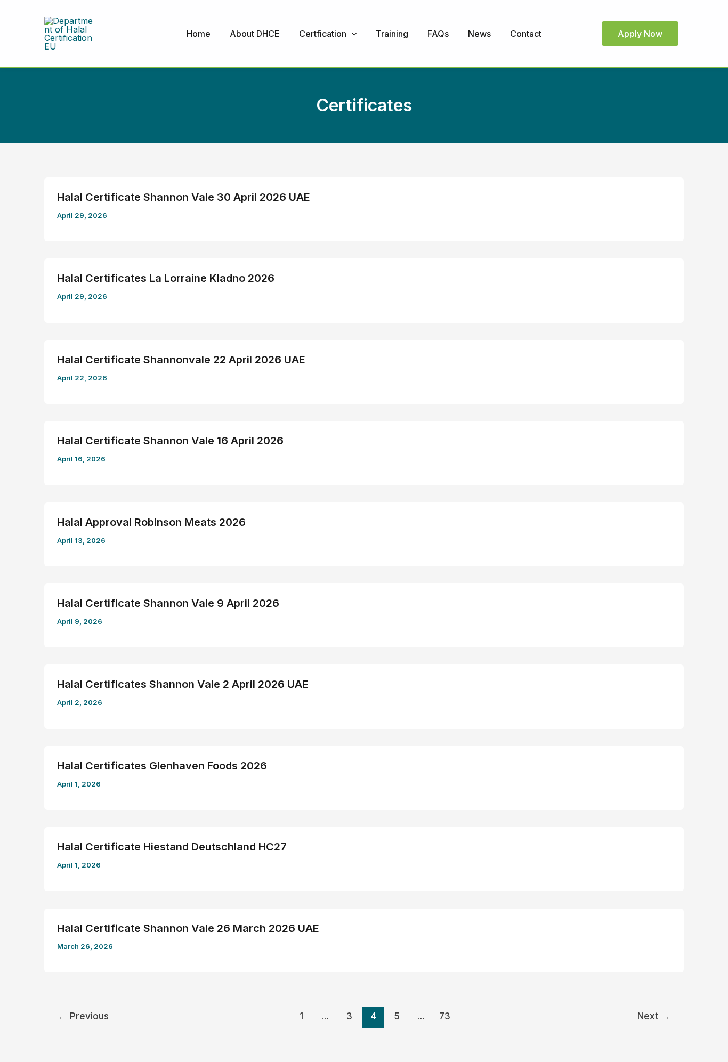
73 (444, 1016)
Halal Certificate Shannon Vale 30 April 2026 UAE (183, 197)
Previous (83, 1016)
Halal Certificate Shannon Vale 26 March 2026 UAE (188, 928)
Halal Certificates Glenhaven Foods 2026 (162, 765)
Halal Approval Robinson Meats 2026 (151, 522)
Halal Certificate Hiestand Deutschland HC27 (172, 846)
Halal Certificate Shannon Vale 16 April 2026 (170, 440)
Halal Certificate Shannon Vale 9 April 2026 (168, 603)
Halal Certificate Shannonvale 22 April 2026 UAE (181, 359)
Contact (525, 33)
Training (392, 33)
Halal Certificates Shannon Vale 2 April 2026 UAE (183, 684)
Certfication (322, 33)
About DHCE (255, 33)
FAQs (438, 33)
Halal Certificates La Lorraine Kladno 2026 (165, 278)
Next (653, 1016)
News (479, 33)
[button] (351, 33)
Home (199, 33)
